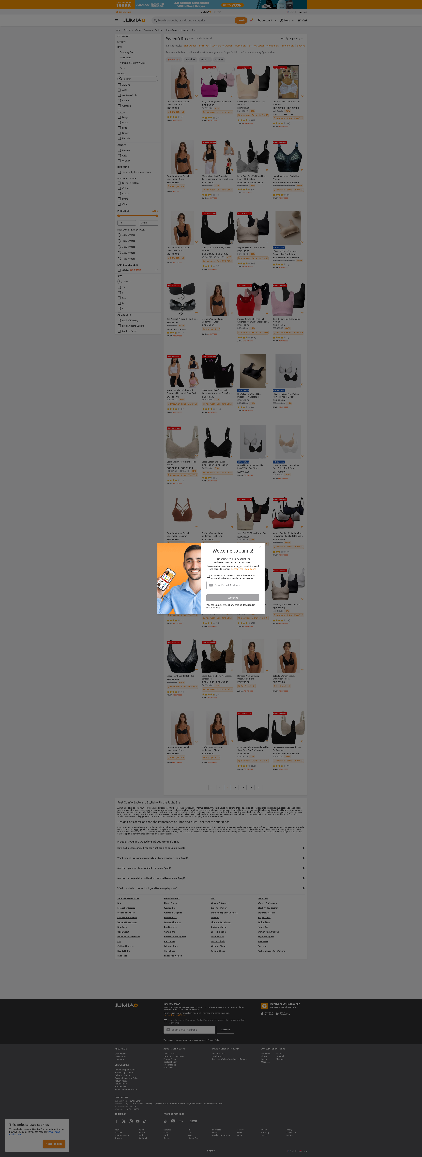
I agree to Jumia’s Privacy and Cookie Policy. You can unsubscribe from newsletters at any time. (233, 576)
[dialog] (211, 578)
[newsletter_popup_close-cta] (260, 547)
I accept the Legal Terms (243, 569)
